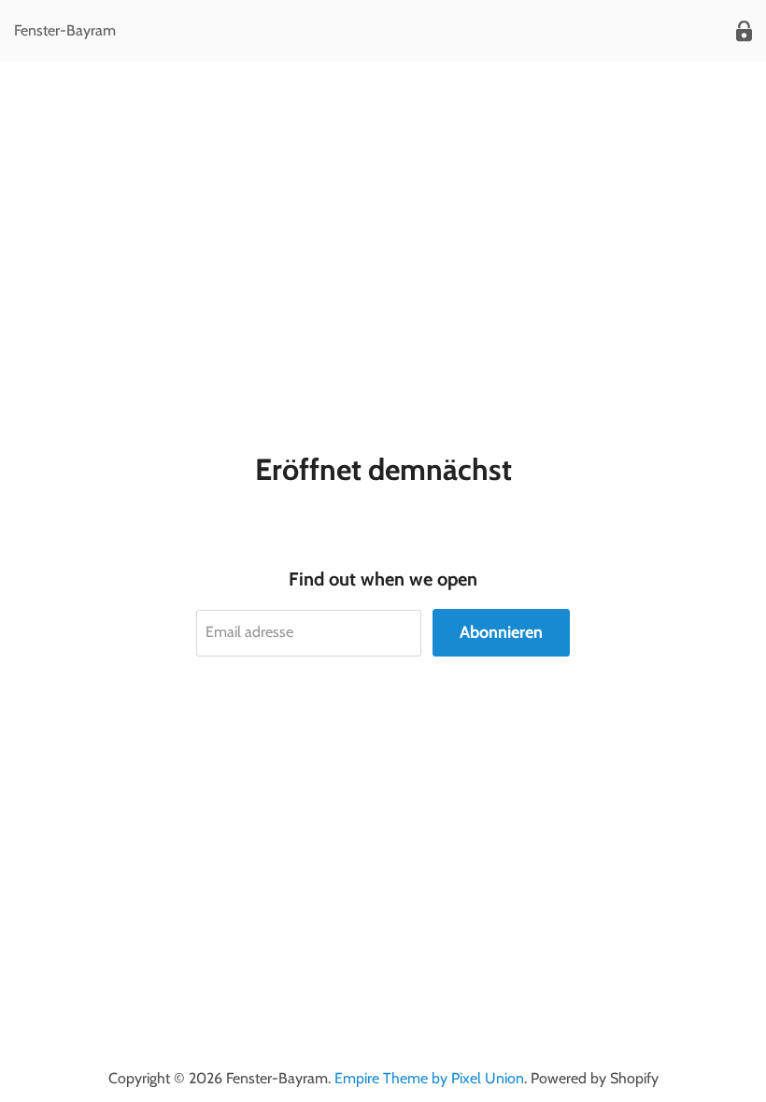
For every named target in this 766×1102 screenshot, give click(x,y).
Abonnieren (501, 632)
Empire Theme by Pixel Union (429, 1078)
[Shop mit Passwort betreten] (744, 31)
